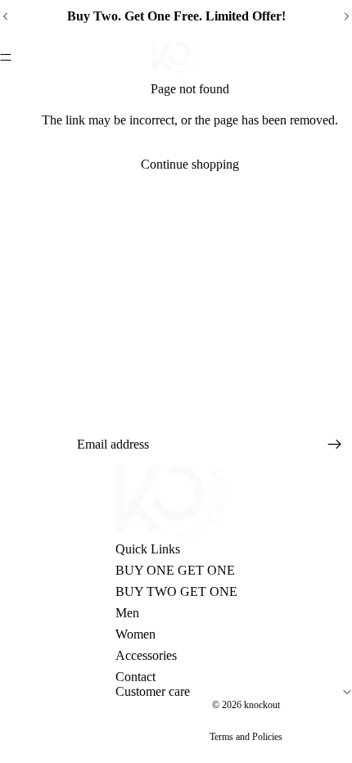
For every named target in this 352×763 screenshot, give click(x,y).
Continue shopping (190, 164)
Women (135, 634)
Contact (135, 677)
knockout (262, 705)
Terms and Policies (246, 737)
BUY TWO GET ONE (176, 591)
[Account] (347, 51)
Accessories (146, 655)
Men (127, 613)
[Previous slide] (5, 16)
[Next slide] (346, 16)
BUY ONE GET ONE (175, 570)
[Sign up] (335, 444)
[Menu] (5, 57)
